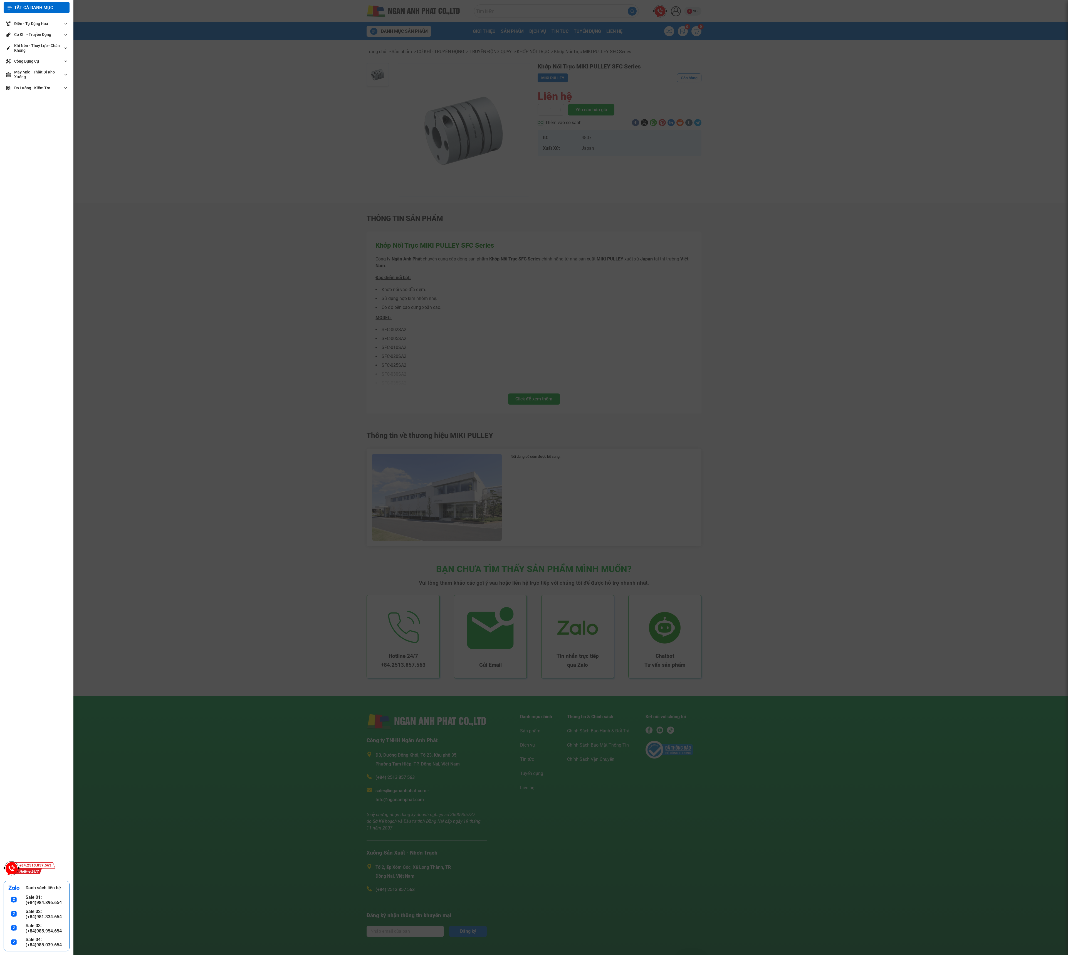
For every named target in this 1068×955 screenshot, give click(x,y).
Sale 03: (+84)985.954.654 (44, 928)
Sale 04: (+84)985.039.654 (44, 942)
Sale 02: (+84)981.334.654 (44, 914)
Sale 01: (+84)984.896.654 (44, 900)
